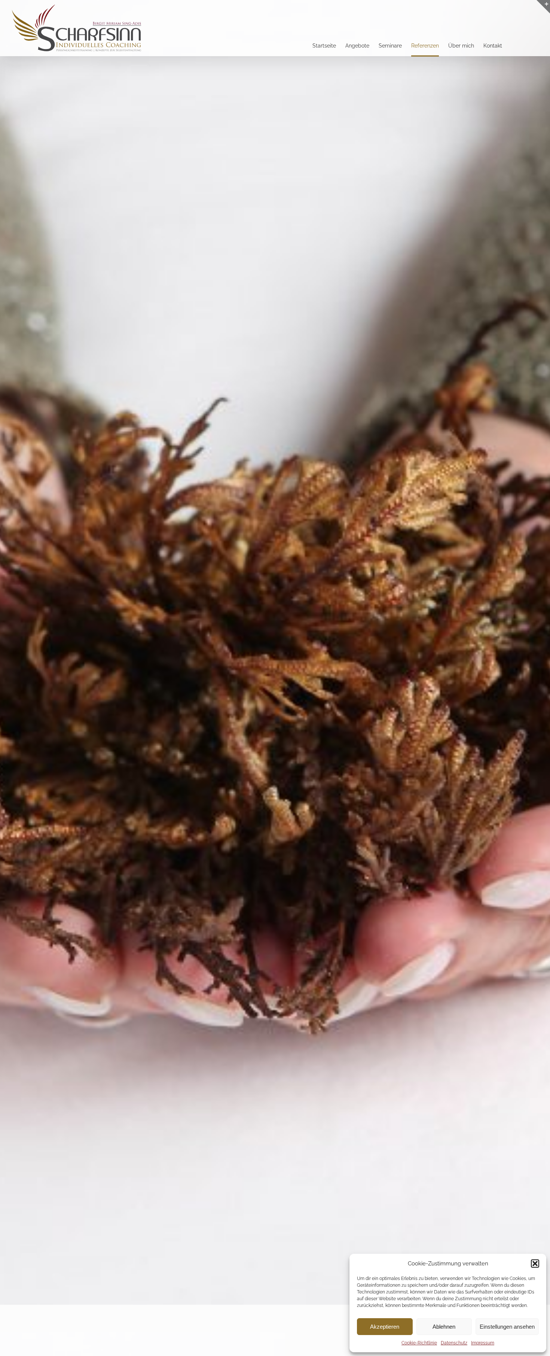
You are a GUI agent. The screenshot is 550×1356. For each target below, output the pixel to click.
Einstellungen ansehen (507, 1326)
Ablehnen (444, 1326)
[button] (535, 1263)
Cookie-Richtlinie (419, 1343)
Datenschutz (454, 1343)
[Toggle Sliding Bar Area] (543, 6)
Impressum (482, 1343)
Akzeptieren (384, 1326)
